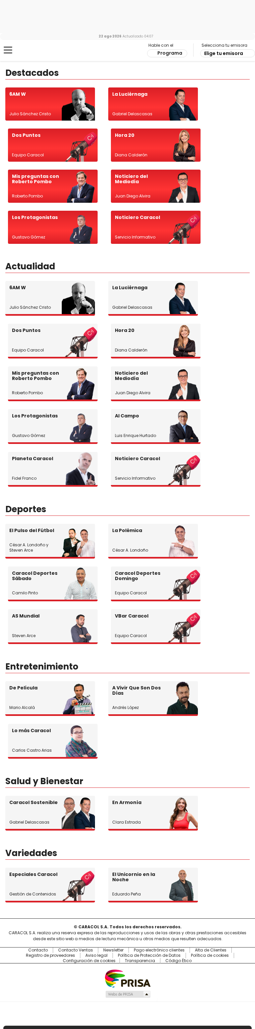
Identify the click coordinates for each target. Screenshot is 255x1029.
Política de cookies (210, 955)
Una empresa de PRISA (127, 978)
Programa (169, 53)
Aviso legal (96, 955)
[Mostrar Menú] (8, 50)
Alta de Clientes (210, 950)
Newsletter (113, 950)
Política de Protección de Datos (149, 955)
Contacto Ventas (75, 950)
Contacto (38, 950)
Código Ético (178, 960)
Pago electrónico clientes (159, 950)
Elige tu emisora (223, 53)
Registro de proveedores (50, 955)
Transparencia (140, 960)
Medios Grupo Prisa (127, 994)
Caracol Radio (31, 50)
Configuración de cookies (89, 960)
